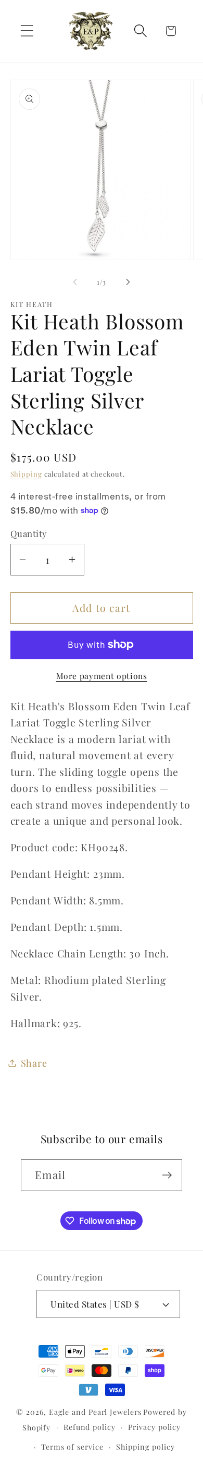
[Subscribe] (167, 1175)
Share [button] (34, 1062)
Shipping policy (145, 1447)
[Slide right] (128, 282)
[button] (27, 31)
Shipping (26, 473)
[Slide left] (75, 282)
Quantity (28, 533)
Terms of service (72, 1447)
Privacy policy (154, 1427)
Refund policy (90, 1427)
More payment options (101, 675)
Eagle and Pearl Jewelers (95, 1412)
